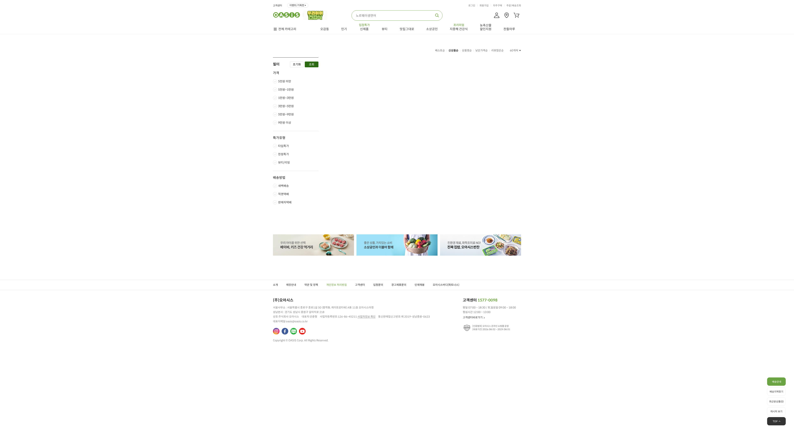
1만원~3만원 (286, 98)
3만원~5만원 (286, 106)
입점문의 (378, 285)
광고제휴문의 (398, 285)
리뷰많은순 (497, 50)
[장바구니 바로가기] (516, 15)
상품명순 (467, 50)
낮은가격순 (481, 50)
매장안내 (291, 285)
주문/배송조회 (513, 5)
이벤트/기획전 (296, 5)
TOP (775, 421)
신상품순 (453, 50)
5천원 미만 (284, 81)
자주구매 (497, 5)
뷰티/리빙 (284, 162)
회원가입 (484, 5)
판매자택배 (285, 202)
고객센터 (277, 5)
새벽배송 (283, 186)
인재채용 (420, 285)
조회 (311, 64)
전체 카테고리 (287, 29)
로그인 (471, 5)
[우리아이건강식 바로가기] (316, 15)
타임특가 (283, 146)
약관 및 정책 (311, 285)
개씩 (514, 50)
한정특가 (283, 154)
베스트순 (440, 50)
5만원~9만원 (286, 114)
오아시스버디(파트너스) (446, 285)
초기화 (297, 64)
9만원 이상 (284, 123)
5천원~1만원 (286, 89)
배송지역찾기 (776, 391)
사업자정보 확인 (366, 316)
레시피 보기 (776, 411)
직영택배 (283, 194)
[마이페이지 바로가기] (496, 15)
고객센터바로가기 (473, 317)
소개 (275, 285)
